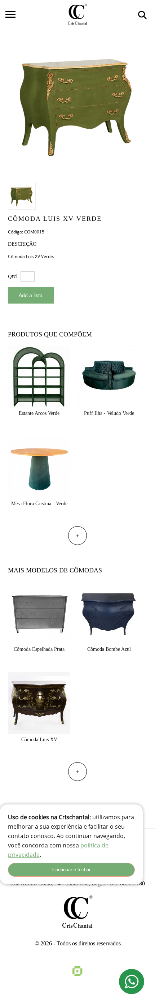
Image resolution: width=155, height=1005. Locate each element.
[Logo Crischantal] (77, 14)
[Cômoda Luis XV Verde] (77, 105)
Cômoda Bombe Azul (109, 649)
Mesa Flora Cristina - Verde (39, 503)
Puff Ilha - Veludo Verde (109, 413)
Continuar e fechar (71, 869)
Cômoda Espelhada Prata (39, 649)
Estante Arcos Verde (39, 413)
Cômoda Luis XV (39, 739)
